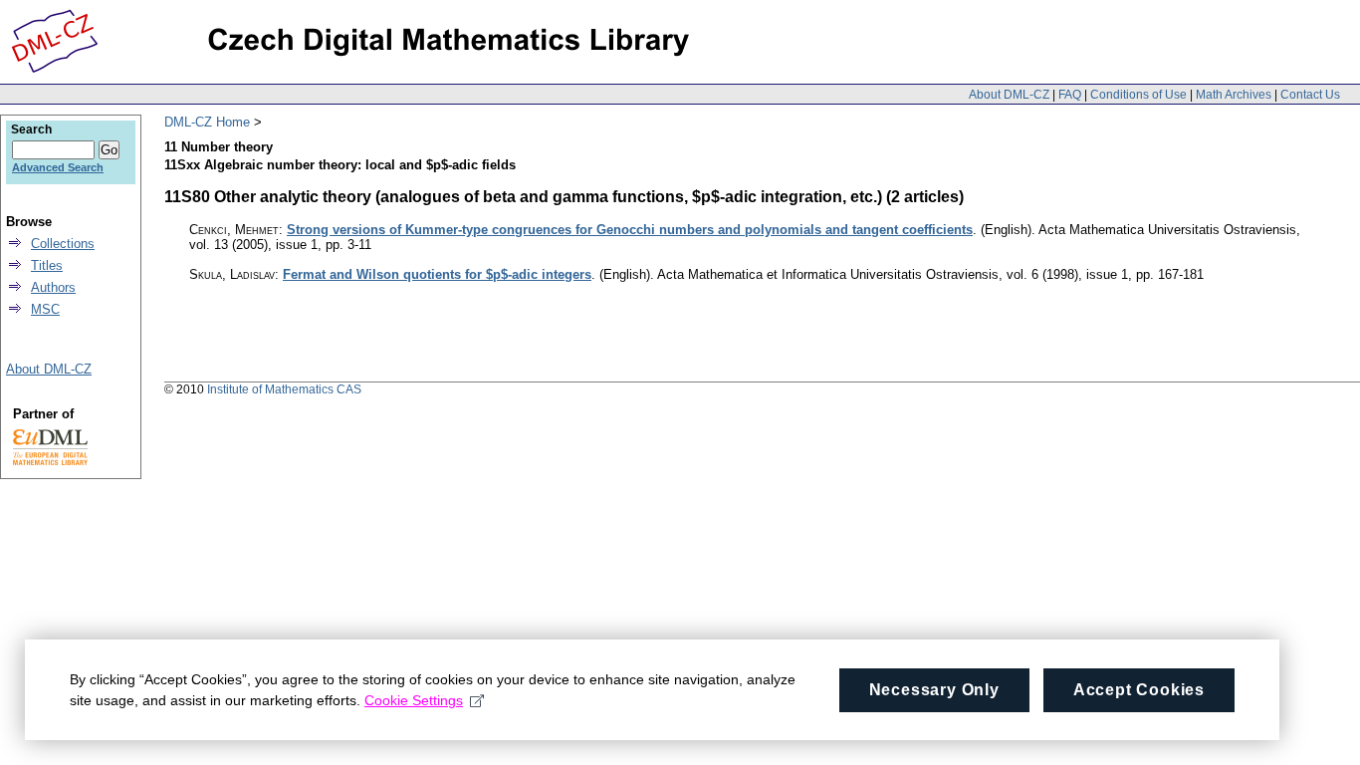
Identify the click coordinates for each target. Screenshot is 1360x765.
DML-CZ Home (207, 122)
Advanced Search (58, 167)
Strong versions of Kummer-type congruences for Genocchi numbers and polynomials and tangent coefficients (630, 229)
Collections (63, 243)
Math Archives (1233, 95)
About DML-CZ (1009, 95)
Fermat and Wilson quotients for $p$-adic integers (437, 274)
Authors (53, 287)
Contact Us (1310, 95)
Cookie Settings (413, 700)
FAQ (1069, 95)
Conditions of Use (1138, 95)
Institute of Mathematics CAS (284, 389)
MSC (45, 309)
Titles (47, 265)
